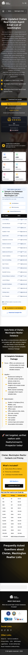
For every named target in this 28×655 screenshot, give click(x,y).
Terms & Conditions (12, 639)
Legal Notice (4, 644)
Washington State (19, 11)
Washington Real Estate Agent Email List (15, 85)
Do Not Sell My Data (14, 644)
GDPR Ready (17, 641)
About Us (3, 639)
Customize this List (14, 486)
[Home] (3, 11)
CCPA (11, 641)
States (9, 11)
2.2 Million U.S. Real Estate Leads (13, 80)
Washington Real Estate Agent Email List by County (15, 90)
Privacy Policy (5, 641)
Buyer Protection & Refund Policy (10, 647)
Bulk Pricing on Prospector (18, 537)
